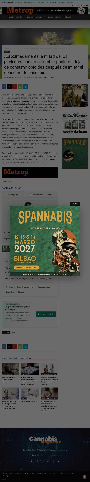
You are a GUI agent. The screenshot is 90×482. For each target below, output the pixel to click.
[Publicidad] (45, 241)
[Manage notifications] (84, 477)
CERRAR (75, 204)
